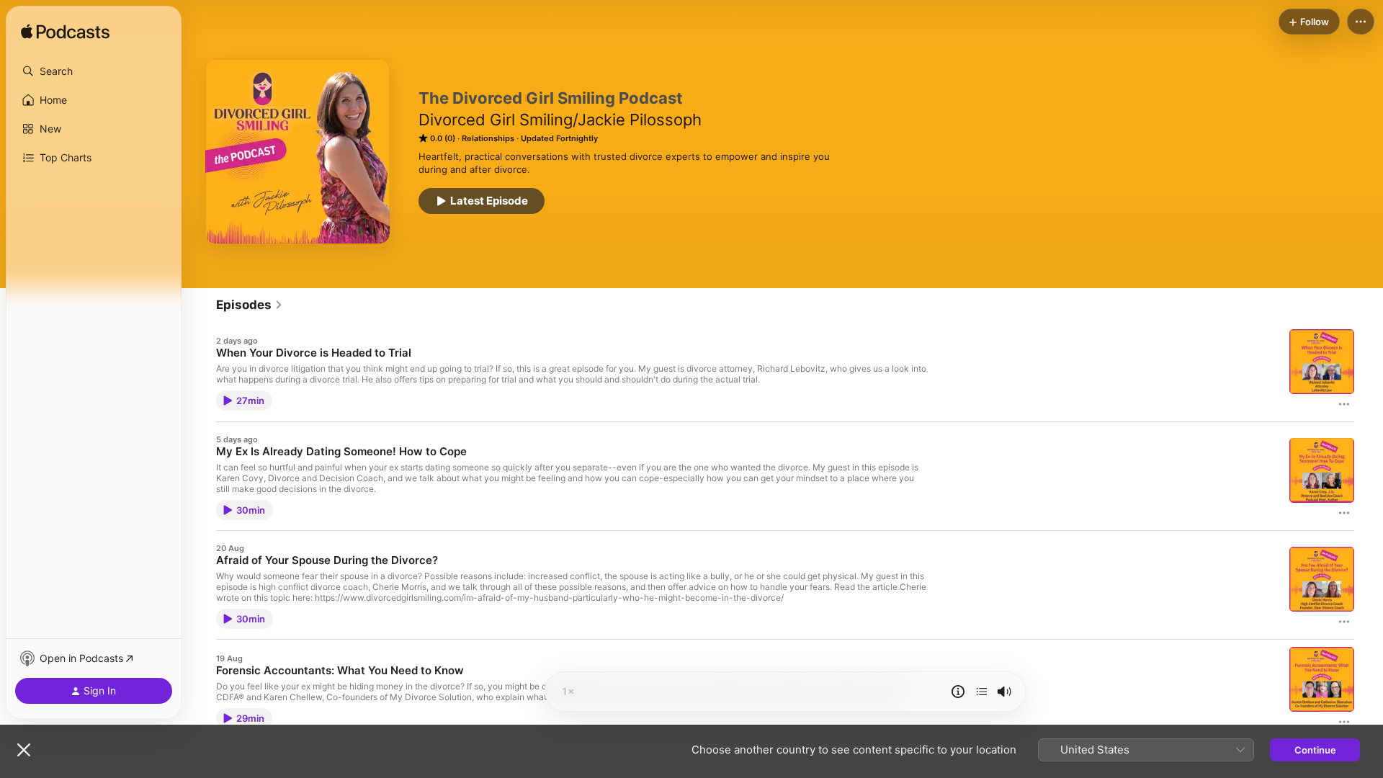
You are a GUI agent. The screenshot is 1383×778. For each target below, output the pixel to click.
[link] (249, 305)
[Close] (23, 749)
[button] (93, 71)
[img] (65, 32)
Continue (1315, 750)
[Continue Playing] (981, 691)
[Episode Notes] (958, 691)
